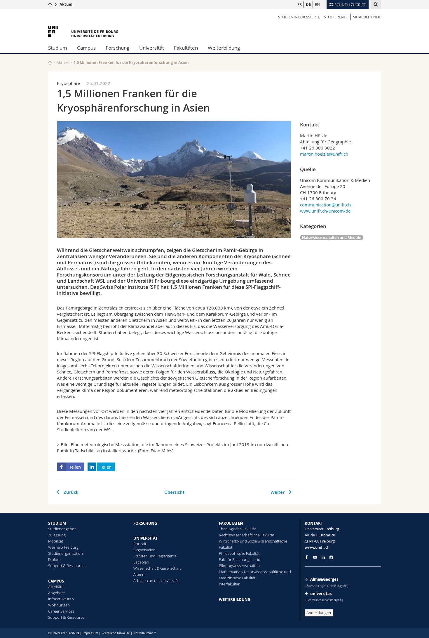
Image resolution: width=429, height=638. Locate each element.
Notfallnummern (144, 633)
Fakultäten (186, 47)
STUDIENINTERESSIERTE (299, 17)
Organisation (144, 549)
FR (299, 4)
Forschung (117, 47)
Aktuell (67, 4)
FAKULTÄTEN (231, 523)
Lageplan (141, 562)
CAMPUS (56, 581)
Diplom (54, 559)
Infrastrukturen (61, 599)
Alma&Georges (324, 579)
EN (317, 4)
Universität (151, 47)
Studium (57, 47)
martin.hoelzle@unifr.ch (324, 154)
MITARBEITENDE (367, 17)
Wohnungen (59, 605)
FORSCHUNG (145, 523)
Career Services (61, 611)
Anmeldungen (318, 612)
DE (308, 4)
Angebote (56, 592)
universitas (321, 593)
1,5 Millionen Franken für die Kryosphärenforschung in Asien (131, 62)
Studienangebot (62, 528)
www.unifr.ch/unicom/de (325, 211)
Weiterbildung (224, 47)
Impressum (90, 633)
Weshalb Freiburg (63, 547)
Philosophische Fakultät (239, 553)
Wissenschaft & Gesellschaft (157, 568)
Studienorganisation (65, 553)
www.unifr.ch (317, 547)
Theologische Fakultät (237, 528)
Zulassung (57, 535)
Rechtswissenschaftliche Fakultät (246, 535)
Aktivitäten (57, 586)
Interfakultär (229, 584)
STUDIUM (57, 523)
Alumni (139, 574)
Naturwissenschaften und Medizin (331, 237)
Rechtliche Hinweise (116, 633)
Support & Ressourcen (67, 565)
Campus (86, 47)
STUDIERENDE (336, 17)
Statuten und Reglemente (155, 556)
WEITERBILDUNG (234, 599)
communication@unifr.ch (325, 205)
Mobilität (55, 541)
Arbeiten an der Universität (156, 580)
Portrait (139, 543)
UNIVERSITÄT (145, 538)
